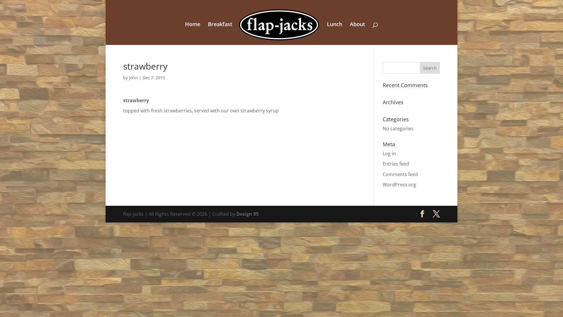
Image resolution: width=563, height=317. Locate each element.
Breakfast (220, 25)
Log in (389, 153)
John (133, 77)
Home (192, 25)
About (357, 25)
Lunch (334, 25)
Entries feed (396, 164)
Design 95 (247, 214)
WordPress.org (399, 184)
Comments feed (400, 174)
